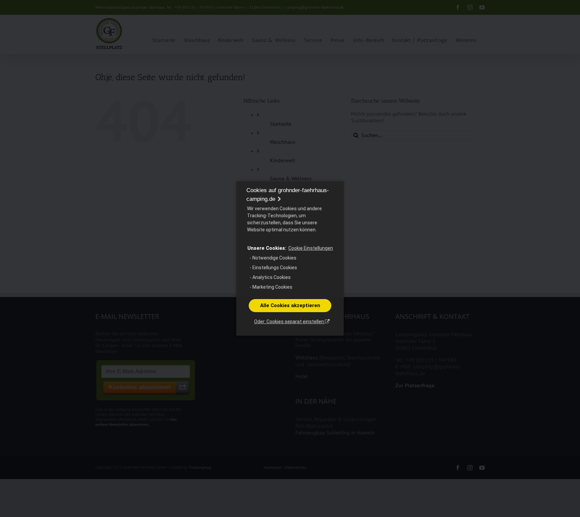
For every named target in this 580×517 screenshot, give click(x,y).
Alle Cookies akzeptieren (290, 305)
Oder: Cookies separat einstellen (289, 321)
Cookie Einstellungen (310, 248)
